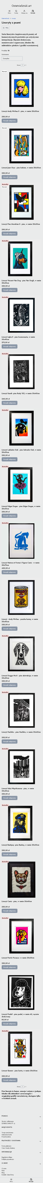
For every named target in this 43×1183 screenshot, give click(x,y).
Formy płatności (6, 1146)
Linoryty (14, 18)
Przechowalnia (6, 1137)
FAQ (3, 1171)
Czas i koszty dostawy (8, 1148)
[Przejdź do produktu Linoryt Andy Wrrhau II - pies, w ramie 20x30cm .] (21, 89)
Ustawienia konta (7, 1135)
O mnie (4, 1168)
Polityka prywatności (8, 1159)
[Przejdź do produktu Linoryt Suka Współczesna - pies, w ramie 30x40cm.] (21, 767)
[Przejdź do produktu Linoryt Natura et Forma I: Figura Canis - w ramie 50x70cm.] (21, 541)
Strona (18, 65)
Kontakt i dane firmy (8, 1175)
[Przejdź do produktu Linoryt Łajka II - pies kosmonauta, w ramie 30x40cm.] (21, 315)
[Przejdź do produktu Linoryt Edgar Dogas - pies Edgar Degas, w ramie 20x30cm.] (21, 484)
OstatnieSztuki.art (21, 6)
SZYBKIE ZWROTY (8, 1123)
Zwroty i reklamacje (7, 1121)
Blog (3, 1173)
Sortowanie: (5, 54)
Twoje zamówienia (7, 1133)
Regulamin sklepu (7, 1157)
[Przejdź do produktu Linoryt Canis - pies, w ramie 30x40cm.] (21, 879)
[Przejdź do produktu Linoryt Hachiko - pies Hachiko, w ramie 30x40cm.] (21, 710)
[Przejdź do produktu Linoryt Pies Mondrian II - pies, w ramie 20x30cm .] (21, 202)
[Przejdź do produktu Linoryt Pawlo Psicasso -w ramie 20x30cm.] (21, 936)
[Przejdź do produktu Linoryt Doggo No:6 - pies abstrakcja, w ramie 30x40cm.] (21, 654)
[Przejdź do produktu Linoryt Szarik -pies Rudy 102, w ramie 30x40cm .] (21, 372)
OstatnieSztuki (5, 18)
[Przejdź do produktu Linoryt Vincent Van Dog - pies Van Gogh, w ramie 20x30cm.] (21, 259)
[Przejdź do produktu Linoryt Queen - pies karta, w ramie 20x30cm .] (21, 1049)
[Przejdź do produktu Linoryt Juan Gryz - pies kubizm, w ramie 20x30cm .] (21, 146)
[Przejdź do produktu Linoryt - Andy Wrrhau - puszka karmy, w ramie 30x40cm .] (21, 597)
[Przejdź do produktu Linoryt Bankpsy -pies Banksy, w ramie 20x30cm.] (21, 823)
